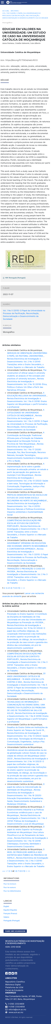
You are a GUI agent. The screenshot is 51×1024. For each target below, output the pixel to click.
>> (24, 588)
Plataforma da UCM (14, 987)
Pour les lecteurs (10, 884)
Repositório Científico (15, 982)
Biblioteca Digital (13, 984)
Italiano (6, 917)
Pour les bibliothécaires (12, 891)
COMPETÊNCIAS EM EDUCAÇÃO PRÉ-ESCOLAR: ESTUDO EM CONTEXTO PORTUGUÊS (24, 523)
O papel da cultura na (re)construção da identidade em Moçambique (25, 787)
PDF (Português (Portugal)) (15, 278)
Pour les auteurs (10, 887)
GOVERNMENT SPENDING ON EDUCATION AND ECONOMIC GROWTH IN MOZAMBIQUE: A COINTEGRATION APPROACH (27, 546)
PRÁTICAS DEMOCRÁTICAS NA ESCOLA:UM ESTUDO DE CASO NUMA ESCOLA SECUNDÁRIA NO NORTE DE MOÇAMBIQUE (27, 498)
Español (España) (10, 910)
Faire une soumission (15, 931)
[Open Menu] (2, 2)
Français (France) (10, 913)
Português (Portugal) (12, 921)
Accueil (5, 11)
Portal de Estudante (14, 990)
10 (19, 588)
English (6, 906)
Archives (15, 11)
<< (3, 871)
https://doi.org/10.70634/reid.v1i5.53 (21, 60)
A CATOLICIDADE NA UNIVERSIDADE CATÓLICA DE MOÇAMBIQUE (25, 413)
